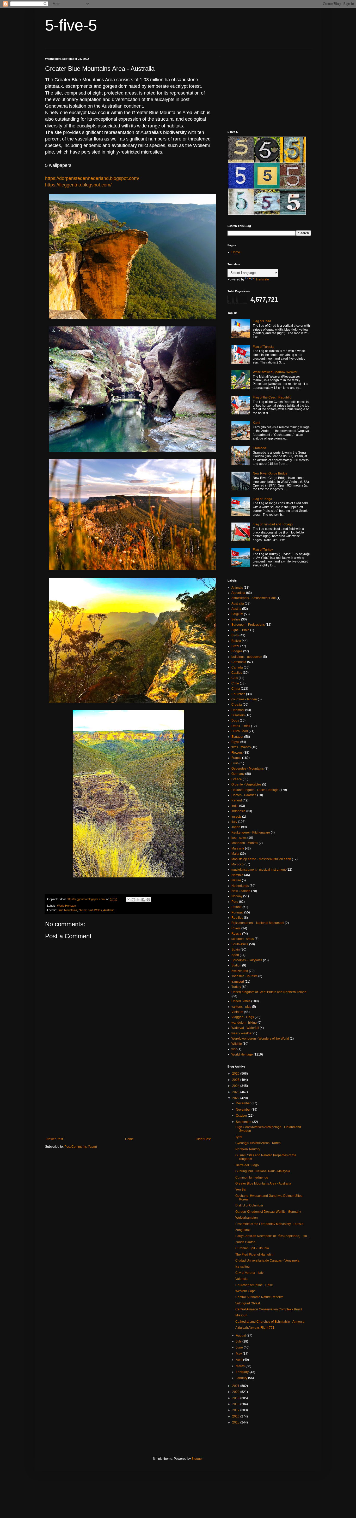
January (242, 1378)
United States (240, 1001)
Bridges (236, 651)
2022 (236, 1098)
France (236, 758)
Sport (235, 955)
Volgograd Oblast (247, 1303)
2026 (236, 1073)
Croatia (236, 704)
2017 (236, 1410)
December (243, 1103)
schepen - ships (242, 939)
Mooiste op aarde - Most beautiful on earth (261, 859)
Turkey (236, 987)
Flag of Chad (262, 321)
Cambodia (238, 662)
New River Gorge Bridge (270, 473)
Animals (237, 587)
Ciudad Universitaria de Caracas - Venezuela (267, 1260)
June (240, 1347)
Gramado (259, 448)
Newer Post (54, 1139)
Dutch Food (239, 731)
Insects (236, 816)
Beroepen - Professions (248, 624)
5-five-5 (71, 25)
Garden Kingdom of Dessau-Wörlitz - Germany (268, 1212)
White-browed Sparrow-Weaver (275, 372)
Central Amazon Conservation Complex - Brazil (268, 1309)
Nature (236, 880)
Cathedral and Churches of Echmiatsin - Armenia (269, 1321)
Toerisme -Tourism (244, 976)
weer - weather (242, 1033)
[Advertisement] (128, 1094)
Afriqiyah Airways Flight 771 (254, 1327)
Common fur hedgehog (251, 1177)
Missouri (241, 1315)
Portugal (237, 912)
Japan (235, 827)
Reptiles (237, 917)
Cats (234, 678)
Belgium (237, 614)
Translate (262, 279)
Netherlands (240, 886)
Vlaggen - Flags (242, 1017)
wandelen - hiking (244, 1022)
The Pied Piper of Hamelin (254, 1254)
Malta (235, 853)
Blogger (197, 1459)
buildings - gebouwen (246, 657)
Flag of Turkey (263, 550)
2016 (236, 1416)
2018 (236, 1404)
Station (236, 965)
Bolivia (236, 641)
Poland (236, 907)
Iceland (236, 800)
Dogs (235, 720)
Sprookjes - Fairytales (246, 960)
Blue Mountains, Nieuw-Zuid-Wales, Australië (86, 910)
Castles (236, 673)
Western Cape (245, 1291)
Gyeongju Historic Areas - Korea (258, 1143)
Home (129, 1139)
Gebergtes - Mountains (247, 768)
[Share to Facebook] (143, 899)
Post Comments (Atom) (80, 1146)
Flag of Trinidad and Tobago (273, 524)
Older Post (203, 1139)
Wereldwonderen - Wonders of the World (260, 1038)
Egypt (235, 742)
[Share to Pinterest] (148, 899)
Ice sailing (242, 1266)
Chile (235, 683)
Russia (236, 933)
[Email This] (128, 899)
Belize (235, 619)
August (241, 1335)
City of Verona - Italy (249, 1273)
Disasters (238, 715)
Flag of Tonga (262, 499)
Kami (256, 423)
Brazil (235, 646)
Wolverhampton (246, 1218)
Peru (234, 902)
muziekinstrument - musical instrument (258, 869)
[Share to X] (138, 899)
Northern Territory (247, 1149)
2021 (236, 1386)
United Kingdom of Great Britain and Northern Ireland (268, 992)
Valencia (241, 1279)
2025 (236, 1080)
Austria (236, 609)
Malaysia (237, 848)
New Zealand (240, 891)
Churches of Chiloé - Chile (254, 1285)
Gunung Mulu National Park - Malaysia (262, 1171)
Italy (234, 822)
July (239, 1341)
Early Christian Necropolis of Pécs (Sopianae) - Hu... (272, 1236)
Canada (237, 667)
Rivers (236, 928)
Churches (238, 694)
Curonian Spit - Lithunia (252, 1248)
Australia (237, 603)
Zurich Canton (245, 1242)
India (234, 806)
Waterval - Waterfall (245, 1028)
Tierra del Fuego (247, 1165)
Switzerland (239, 971)
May (239, 1354)
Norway (236, 896)
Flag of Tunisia (263, 347)
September (244, 1122)
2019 (236, 1398)
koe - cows (239, 838)
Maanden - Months (244, 843)
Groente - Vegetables (246, 784)
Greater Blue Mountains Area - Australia (263, 1183)
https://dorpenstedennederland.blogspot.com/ (92, 178)
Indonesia (238, 811)
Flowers (237, 752)
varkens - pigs (241, 1007)
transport (237, 981)
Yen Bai (240, 1189)
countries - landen (244, 699)
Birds (235, 635)
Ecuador (237, 737)
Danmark (237, 710)
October (242, 1115)
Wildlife (236, 1044)
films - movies (241, 747)
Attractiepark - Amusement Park (253, 598)
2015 (236, 1422)
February (242, 1372)
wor (234, 1049)
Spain (235, 949)
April (239, 1360)
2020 (236, 1392)
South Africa (239, 944)
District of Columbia (249, 1205)
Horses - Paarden (243, 795)
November (243, 1109)
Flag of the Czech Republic (272, 397)
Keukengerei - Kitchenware (250, 832)
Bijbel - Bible (240, 630)
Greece (236, 779)
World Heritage (66, 905)
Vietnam (237, 1012)
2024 (236, 1086)
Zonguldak (242, 1230)
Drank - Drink (240, 726)
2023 (236, 1092)
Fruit (234, 763)
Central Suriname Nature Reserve (259, 1297)
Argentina (238, 593)
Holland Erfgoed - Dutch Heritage (255, 790)
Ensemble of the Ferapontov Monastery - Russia (269, 1224)
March (240, 1366)
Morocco (237, 864)
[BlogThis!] (133, 899)
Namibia (237, 875)
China (235, 688)
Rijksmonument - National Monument (257, 923)
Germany (237, 774)
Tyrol (238, 1137)
